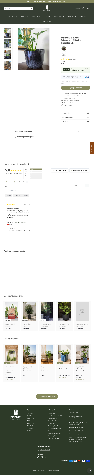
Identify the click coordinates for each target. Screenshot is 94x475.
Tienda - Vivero (52, 413)
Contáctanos (52, 423)
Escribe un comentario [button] (80, 170)
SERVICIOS (70, 16)
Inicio (62, 34)
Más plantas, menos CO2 (55, 416)
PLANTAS (24, 16)
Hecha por (53, 471)
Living (26, 195)
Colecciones (69, 34)
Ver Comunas (75, 1)
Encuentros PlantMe (54, 421)
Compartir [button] (12, 228)
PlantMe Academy (53, 418)
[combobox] (18, 8)
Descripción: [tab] (67, 113)
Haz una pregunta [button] (60, 170)
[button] (25, 230)
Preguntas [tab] (22, 182)
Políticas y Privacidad (54, 436)
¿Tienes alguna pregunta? (25, 137)
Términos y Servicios (54, 438)
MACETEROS (36, 16)
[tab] (75, 117)
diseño (9, 195)
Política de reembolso (54, 428)
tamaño (17, 195)
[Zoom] (33, 49)
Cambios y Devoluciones (55, 426)
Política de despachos (23, 131)
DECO (47, 16)
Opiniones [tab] (9, 182)
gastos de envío (67, 82)
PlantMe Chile (17, 296)
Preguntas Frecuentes (54, 433)
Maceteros (77, 34)
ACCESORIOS (58, 16)
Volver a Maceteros (48, 396)
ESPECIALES (12, 16)
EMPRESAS (82, 16)
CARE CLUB (47, 21)
